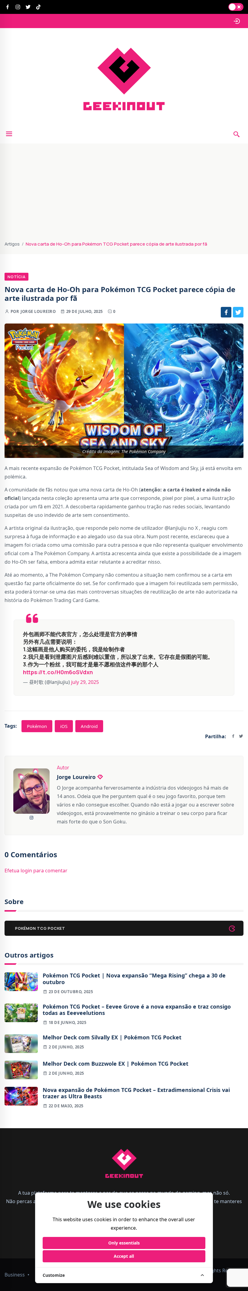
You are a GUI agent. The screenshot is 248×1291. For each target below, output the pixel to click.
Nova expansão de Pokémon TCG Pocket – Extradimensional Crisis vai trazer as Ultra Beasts (136, 1093)
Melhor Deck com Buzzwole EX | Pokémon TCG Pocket (115, 1064)
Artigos (12, 244)
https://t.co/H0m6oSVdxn (58, 672)
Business (15, 1274)
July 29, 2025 (85, 682)
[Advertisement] (124, 195)
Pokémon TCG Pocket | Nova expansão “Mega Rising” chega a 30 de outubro (134, 978)
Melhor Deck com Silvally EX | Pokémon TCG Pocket (112, 1037)
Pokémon (37, 726)
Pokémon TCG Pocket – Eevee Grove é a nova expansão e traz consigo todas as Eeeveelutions (137, 1009)
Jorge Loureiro (38, 311)
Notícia (16, 276)
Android (89, 726)
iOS (63, 726)
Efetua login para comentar (36, 870)
